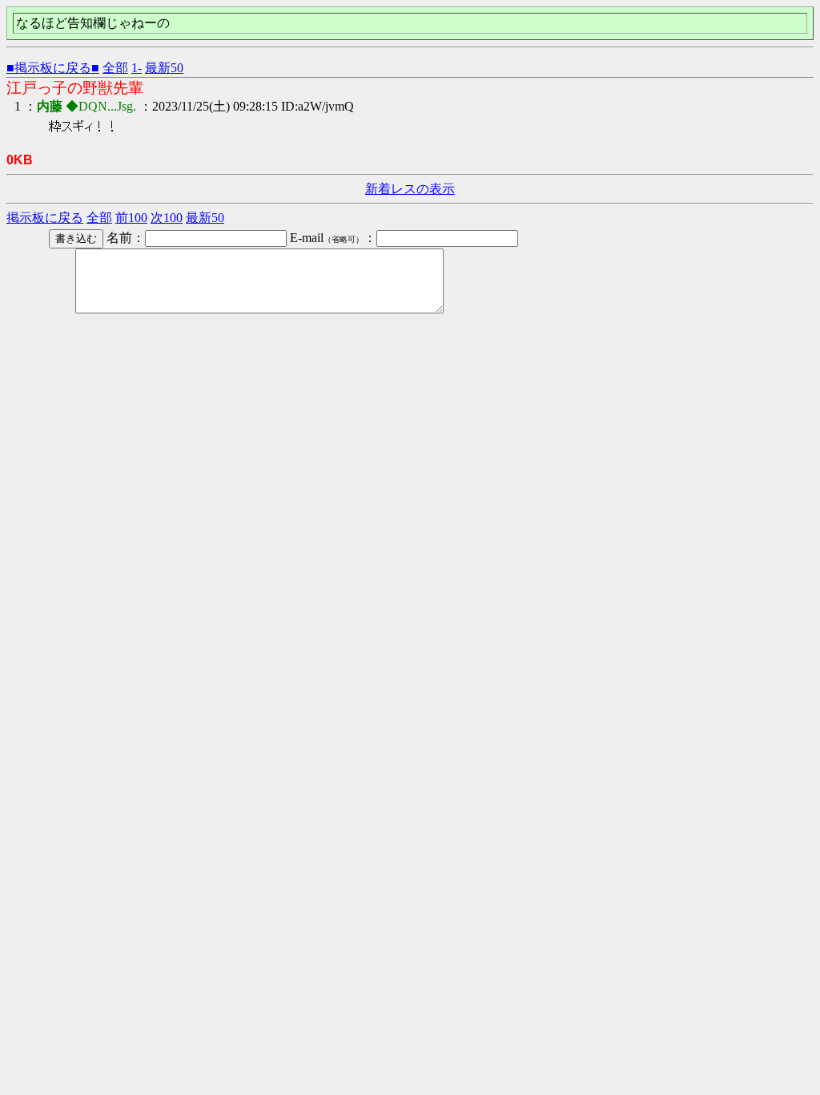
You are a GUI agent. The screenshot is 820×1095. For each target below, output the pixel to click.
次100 (167, 217)
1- (136, 68)
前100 (131, 217)
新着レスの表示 (410, 189)
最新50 (164, 68)
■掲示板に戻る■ (52, 68)
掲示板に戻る (44, 217)
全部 (115, 68)
